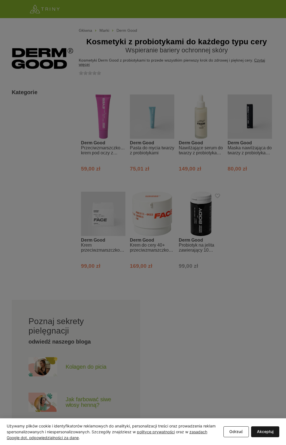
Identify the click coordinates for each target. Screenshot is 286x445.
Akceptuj (265, 431)
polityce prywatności (156, 431)
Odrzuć (236, 431)
